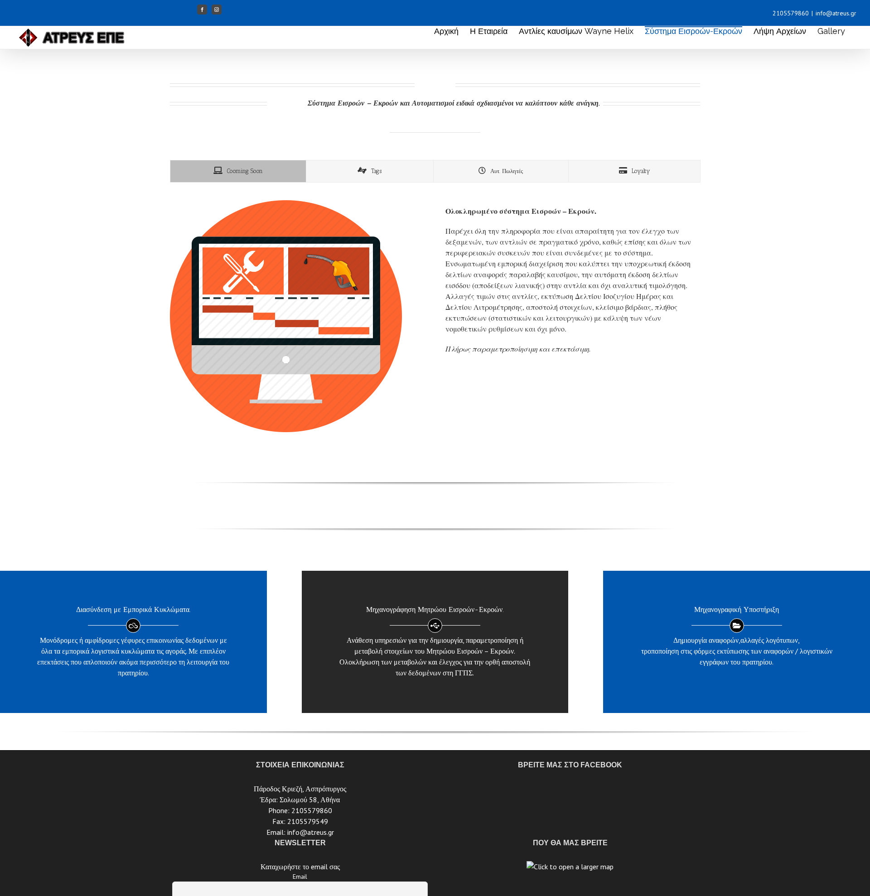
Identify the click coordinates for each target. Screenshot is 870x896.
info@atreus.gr (836, 13)
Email (300, 876)
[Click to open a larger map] (570, 866)
